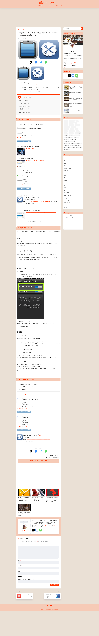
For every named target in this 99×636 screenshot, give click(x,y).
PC (58, 455)
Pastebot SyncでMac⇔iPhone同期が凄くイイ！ (36, 160)
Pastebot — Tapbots (30, 148)
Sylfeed (66, 131)
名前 (19, 560)
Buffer (77, 120)
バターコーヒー (73, 139)
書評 (65, 185)
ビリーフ (73, 141)
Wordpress (71, 133)
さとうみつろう (78, 133)
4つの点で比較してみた (24, 103)
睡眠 (69, 147)
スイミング (67, 202)
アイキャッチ (77, 135)
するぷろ (66, 135)
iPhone (55, 455)
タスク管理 (66, 139)
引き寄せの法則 (77, 145)
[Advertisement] (49, 18)
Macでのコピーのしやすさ (25, 106)
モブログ (73, 143)
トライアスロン (67, 198)
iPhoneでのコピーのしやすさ (25, 108)
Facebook (73, 77)
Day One (66, 122)
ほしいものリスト (67, 67)
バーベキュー (66, 141)
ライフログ (79, 143)
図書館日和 (66, 145)
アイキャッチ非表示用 (54, 457)
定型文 (71, 145)
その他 (65, 207)
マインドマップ (67, 143)
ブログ (65, 187)
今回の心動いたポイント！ (24, 112)
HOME (50, 605)
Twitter (77, 131)
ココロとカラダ (67, 168)
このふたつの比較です (23, 100)
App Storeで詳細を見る (22, 137)
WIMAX (65, 133)
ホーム (34, 5)
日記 (65, 147)
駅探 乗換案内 (66, 149)
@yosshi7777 (38, 83)
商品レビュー (67, 165)
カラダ (66, 170)
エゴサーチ (76, 137)
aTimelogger (71, 120)
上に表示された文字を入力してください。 (27, 579)
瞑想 (73, 147)
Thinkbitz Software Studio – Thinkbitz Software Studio (38, 201)
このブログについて (49, 5)
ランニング (67, 200)
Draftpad (71, 122)
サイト (19, 571)
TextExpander (72, 131)
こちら (44, 525)
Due (76, 122)
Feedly (77, 77)
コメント (20, 545)
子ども (65, 177)
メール (20, 565)
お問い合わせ (63, 5)
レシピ (66, 182)
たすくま (71, 135)
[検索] (82, 28)
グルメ (65, 180)
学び (65, 190)
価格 (65, 219)
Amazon (66, 120)
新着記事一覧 (40, 5)
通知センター (78, 147)
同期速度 (22, 109)
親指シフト (66, 163)
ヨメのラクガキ (67, 195)
